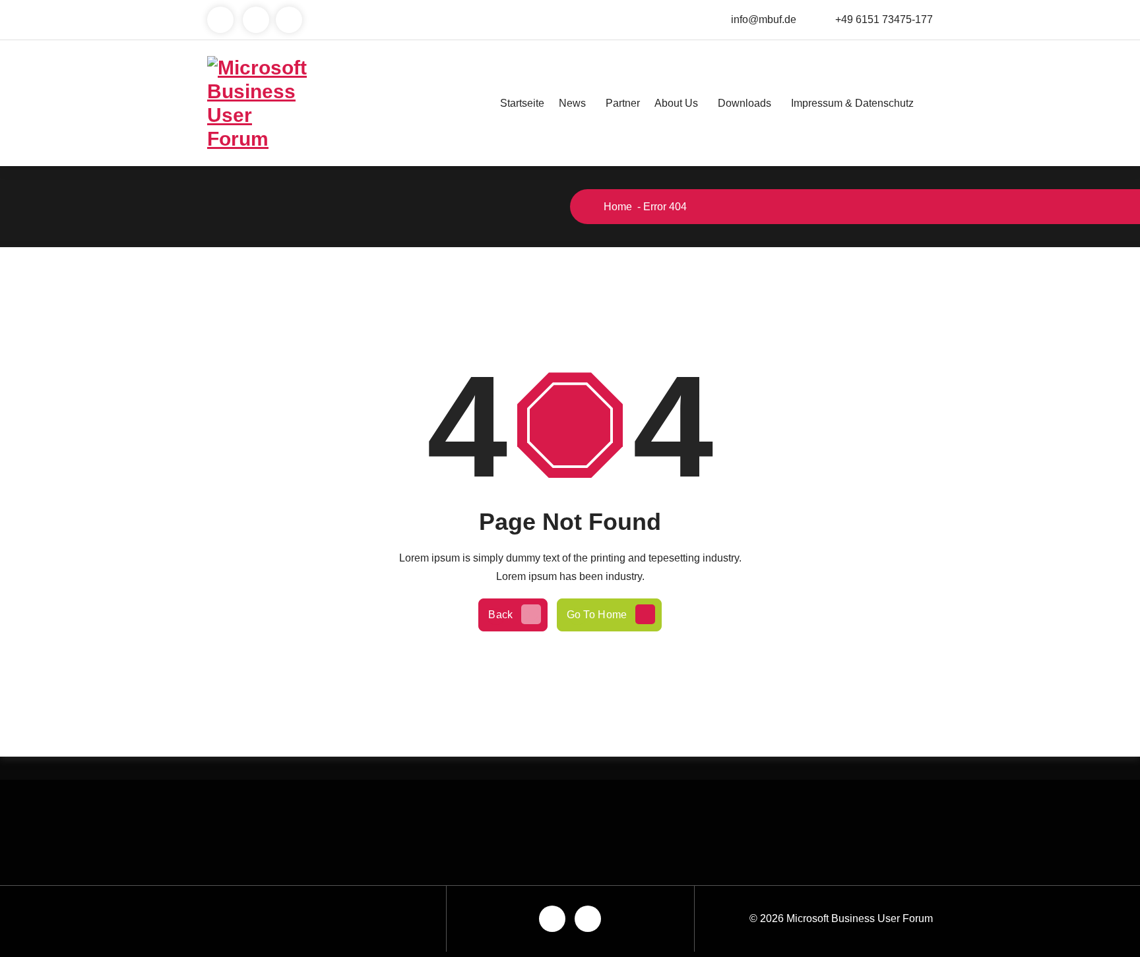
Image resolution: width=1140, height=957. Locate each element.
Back (500, 614)
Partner (623, 103)
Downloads (744, 103)
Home (616, 206)
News (572, 103)
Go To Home (597, 614)
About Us (676, 103)
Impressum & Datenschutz (852, 103)
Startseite (522, 103)
